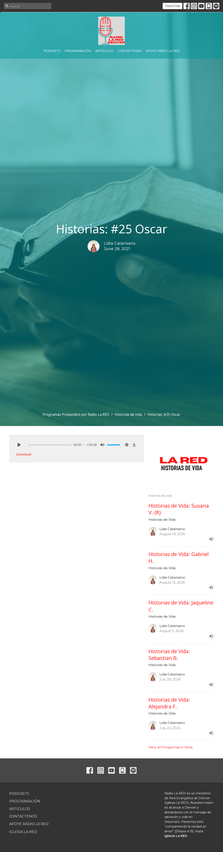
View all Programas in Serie (171, 747)
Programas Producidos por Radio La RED (76, 414)
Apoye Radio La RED (163, 50)
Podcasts (52, 50)
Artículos (104, 50)
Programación (78, 50)
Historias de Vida (128, 414)
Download (23, 454)
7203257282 (172, 6)
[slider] (48, 445)
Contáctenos (130, 50)
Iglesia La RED (23, 832)
